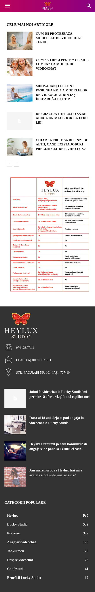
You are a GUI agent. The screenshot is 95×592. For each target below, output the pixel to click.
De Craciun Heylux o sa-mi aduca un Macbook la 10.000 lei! (62, 118)
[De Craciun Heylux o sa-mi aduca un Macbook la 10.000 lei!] (19, 121)
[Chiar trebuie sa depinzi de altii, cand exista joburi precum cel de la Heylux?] (19, 147)
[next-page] (16, 164)
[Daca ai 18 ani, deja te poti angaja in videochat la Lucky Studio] (15, 424)
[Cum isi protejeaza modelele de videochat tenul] (19, 41)
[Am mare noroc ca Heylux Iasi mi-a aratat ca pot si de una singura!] (15, 477)
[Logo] (47, 6)
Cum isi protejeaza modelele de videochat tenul (59, 38)
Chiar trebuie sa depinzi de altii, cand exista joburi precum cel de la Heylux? (62, 144)
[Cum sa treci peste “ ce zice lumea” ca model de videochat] (19, 67)
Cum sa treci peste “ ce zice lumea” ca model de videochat (62, 64)
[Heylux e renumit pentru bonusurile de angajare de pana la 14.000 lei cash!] (15, 451)
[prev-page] (9, 164)
